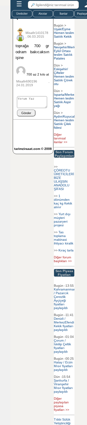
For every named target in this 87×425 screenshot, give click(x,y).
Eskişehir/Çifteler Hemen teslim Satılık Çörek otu (64, 76)
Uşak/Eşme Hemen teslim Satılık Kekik (64, 32)
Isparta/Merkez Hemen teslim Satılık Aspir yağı (65, 100)
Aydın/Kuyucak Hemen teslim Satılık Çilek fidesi (65, 122)
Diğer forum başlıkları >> (63, 259)
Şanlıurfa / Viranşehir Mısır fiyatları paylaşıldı (63, 386)
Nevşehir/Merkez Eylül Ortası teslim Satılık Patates (66, 52)
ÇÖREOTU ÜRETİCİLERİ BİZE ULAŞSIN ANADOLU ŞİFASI (64, 179)
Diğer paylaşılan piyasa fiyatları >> (61, 404)
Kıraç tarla (66, 250)
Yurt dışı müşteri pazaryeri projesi (62, 219)
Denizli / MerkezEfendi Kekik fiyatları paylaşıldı (64, 324)
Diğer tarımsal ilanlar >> (60, 138)
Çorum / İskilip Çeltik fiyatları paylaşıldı (62, 346)
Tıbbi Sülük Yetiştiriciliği (62, 421)
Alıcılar (43, 13)
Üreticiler (22, 13)
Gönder (26, 113)
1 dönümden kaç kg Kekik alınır (63, 201)
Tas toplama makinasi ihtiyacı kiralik (63, 237)
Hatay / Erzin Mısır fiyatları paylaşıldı (63, 366)
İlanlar (64, 13)
